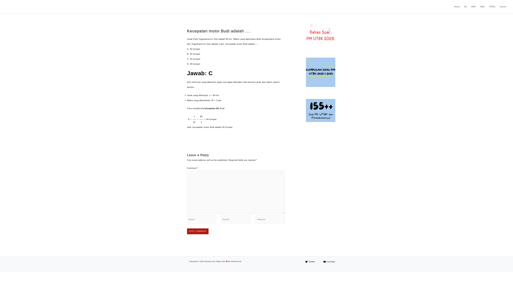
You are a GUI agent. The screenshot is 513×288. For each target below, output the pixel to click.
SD (465, 6)
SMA (482, 6)
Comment (192, 168)
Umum (503, 6)
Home (457, 6)
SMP (473, 6)
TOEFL (492, 6)
